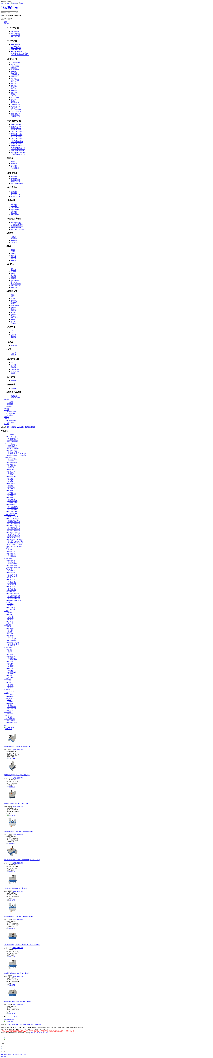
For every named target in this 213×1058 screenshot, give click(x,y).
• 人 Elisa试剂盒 (11, 436)
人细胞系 (13, 237)
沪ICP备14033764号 (36, 1032)
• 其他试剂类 (11, 646)
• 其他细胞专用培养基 (13, 598)
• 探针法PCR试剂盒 (13, 450)
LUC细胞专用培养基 (17, 224)
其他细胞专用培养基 (17, 227)
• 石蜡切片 (10, 703)
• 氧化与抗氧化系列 (13, 506)
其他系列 (13, 85)
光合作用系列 (15, 80)
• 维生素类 (10, 630)
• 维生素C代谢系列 (12, 508)
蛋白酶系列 (14, 68)
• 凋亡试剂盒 (11, 720)
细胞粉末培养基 (15, 181)
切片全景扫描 (15, 371)
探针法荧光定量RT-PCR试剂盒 (20, 55)
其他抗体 (13, 337)
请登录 (3, 3)
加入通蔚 (6, 424)
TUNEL (13, 373)
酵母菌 (13, 250)
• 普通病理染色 (11, 705)
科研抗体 (7, 679)
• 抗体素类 (10, 628)
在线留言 (10, 406)
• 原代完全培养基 (12, 576)
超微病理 (13, 388)
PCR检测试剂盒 (15, 44)
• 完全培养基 (11, 570)
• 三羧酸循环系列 (12, 513)
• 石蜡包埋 (10, 701)
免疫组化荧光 (15, 369)
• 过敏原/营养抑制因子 (13, 534)
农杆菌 (13, 251)
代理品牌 (6, 417)
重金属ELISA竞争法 (16, 136)
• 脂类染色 (10, 665)
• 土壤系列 (10, 492)
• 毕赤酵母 (10, 616)
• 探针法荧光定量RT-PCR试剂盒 (16, 455)
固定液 (13, 295)
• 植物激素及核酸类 (13, 642)
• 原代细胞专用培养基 (13, 597)
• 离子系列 (10, 480)
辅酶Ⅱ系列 (14, 73)
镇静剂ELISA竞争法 (16, 129)
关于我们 (10, 401)
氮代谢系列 (14, 76)
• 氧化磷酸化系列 (12, 511)
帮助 (21, 3)
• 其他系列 (10, 481)
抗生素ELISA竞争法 (16, 131)
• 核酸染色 (10, 668)
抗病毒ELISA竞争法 (16, 138)
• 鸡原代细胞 (11, 579)
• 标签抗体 (10, 686)
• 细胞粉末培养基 (12, 565)
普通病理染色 (15, 368)
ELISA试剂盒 (9, 434)
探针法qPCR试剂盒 (16, 51)
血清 (6, 693)
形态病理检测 (9, 698)
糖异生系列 (14, 92)
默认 (5, 725)
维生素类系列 (15, 97)
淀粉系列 (13, 78)
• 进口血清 (10, 694)
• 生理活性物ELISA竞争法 (15, 544)
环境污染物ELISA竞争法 (18, 147)
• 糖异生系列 (11, 488)
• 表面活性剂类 (11, 639)
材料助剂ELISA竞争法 (17, 145)
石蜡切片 (13, 366)
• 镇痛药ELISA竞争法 (13, 536)
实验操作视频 (11, 413)
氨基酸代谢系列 (15, 66)
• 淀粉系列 (10, 474)
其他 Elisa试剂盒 (15, 36)
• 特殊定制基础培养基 (13, 567)
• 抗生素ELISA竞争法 (13, 523)
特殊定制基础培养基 (17, 183)
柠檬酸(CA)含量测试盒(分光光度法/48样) (16, 888)
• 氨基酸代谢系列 (12, 462)
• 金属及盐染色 (11, 672)
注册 (8, 3)
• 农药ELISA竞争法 (13, 518)
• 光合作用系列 (11, 476)
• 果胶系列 (10, 478)
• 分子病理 (10, 713)
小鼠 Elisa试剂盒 (15, 35)
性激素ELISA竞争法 (16, 133)
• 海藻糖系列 (11, 504)
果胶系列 (13, 82)
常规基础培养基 (15, 180)
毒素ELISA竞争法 (16, 124)
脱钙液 (13, 297)
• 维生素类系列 (11, 494)
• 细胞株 (9, 550)
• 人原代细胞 (11, 581)
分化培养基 (14, 193)
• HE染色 (10, 652)
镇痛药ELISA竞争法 (16, 143)
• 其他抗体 (10, 687)
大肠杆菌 (13, 258)
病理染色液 (8, 647)
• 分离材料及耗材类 (13, 644)
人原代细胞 (14, 206)
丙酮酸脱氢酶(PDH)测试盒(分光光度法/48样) (17, 775)
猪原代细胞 (14, 213)
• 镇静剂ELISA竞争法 (13, 522)
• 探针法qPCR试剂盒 (13, 452)
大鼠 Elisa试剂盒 (15, 33)
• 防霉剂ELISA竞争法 (13, 532)
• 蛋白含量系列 (11, 466)
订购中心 (6, 418)
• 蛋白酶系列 (11, 464)
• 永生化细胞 (11, 553)
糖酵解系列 (14, 90)
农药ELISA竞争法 (16, 126)
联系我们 (10, 404)
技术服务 (6, 410)
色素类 (13, 273)
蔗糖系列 (13, 101)
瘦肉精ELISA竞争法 (16, 135)
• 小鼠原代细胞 (11, 583)
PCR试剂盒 (8, 443)
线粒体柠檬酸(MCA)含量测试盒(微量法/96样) (17, 746)
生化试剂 (7, 625)
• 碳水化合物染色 (12, 659)
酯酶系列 (13, 89)
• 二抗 (9, 682)
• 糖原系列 (10, 490)
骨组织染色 (14, 302)
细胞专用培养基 (9, 591)
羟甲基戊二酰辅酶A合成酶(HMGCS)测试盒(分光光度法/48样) (22, 860)
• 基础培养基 (11, 560)
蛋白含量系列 (15, 69)
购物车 (15, 3)
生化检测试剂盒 (15, 62)
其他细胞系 (14, 240)
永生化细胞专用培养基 (17, 229)
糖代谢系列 (14, 87)
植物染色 (13, 316)
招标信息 (30, 1024)
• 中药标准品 (11, 691)
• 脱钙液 (9, 651)
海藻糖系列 (14, 108)
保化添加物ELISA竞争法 (18, 149)
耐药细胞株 (14, 163)
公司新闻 (10, 403)
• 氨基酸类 (10, 637)
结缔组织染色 (15, 304)
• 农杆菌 (9, 614)
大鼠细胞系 (14, 238)
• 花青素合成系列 (12, 502)
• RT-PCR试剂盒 (12, 447)
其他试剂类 (14, 287)
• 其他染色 (10, 673)
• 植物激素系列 (11, 499)
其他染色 (13, 319)
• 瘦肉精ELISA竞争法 (13, 527)
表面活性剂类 (15, 280)
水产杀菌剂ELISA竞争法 (18, 154)
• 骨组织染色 (11, 656)
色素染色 (13, 307)
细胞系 (7, 602)
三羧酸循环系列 (15, 116)
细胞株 (13, 161)
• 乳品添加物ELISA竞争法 (15, 543)
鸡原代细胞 (14, 204)
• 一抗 (9, 680)
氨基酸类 (13, 278)
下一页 (15, 1016)
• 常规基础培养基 (12, 563)
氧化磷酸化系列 (15, 115)
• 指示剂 (9, 675)
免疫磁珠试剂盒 (15, 397)
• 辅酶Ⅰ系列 (10, 467)
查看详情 (20, 749)
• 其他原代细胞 (11, 590)
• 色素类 (9, 632)
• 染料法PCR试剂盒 (13, 448)
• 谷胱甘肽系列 (11, 471)
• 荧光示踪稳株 (11, 555)
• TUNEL (10, 710)
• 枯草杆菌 (10, 619)
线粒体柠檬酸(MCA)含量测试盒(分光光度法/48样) (18, 831)
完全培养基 (14, 191)
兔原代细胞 (14, 211)
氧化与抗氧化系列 (16, 109)
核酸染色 (13, 314)
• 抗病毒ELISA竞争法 (13, 530)
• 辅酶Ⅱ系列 (10, 469)
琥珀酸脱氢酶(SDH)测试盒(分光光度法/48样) (17, 973)
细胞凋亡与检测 (9, 719)
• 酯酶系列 (10, 485)
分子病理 (13, 380)
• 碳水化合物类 (11, 640)
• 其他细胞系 (11, 607)
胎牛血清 (13, 355)
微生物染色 (14, 312)
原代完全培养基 (15, 196)
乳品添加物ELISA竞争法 (18, 150)
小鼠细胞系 (14, 242)
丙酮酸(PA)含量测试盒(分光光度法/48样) (16, 803)
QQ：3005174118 (6, 1054)
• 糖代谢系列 (11, 483)
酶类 (12, 268)
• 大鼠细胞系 (11, 605)
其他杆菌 (13, 260)
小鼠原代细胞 (15, 207)
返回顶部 (46, 1032)
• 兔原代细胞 (11, 586)
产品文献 (10, 415)
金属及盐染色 (15, 317)
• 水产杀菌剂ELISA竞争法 (15, 546)
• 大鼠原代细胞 (11, 584)
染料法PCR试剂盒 (16, 48)
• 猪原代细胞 (11, 588)
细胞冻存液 (14, 178)
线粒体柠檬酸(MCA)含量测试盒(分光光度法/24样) (18, 916)
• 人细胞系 (10, 604)
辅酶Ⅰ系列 (13, 71)
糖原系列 (13, 94)
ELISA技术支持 (11, 411)
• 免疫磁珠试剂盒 (12, 722)
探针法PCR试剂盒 (16, 49)
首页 (5, 22)
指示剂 (13, 321)
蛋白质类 (13, 277)
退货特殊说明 (11, 422)
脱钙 (12, 362)
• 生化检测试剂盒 (12, 459)
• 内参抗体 (10, 684)
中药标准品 (14, 345)
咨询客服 (15, 749)
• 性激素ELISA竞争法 (13, 525)
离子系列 (13, 83)
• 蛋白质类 (10, 635)
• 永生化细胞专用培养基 (14, 600)
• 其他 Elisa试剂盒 (12, 441)
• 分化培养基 (11, 572)
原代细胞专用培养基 (17, 226)
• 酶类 (9, 626)
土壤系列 (13, 95)
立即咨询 (24, 1054)
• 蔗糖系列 (10, 497)
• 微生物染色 (11, 666)
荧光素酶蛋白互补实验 (14, 1024)
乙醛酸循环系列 (15, 104)
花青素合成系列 (15, 106)
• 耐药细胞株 (11, 551)
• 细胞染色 (10, 654)
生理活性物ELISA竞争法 (18, 152)
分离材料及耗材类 (16, 285)
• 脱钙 (9, 700)
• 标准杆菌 (10, 618)
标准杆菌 (13, 255)
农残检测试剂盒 (9, 515)
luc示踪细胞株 (15, 168)
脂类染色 (13, 310)
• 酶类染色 (10, 677)
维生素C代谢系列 (16, 111)
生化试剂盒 (20, 427)
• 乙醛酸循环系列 (12, 501)
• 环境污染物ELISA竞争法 (15, 539)
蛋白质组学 (24, 1024)
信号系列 (13, 99)
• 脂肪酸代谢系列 (12, 509)
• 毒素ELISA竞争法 (13, 516)
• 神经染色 (10, 663)
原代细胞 (7, 577)
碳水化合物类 (15, 282)
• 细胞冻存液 (11, 562)
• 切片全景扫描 (11, 708)
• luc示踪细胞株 (11, 557)
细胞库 (7, 548)
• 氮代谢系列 (11, 473)
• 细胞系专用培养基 (13, 593)
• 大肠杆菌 (10, 621)
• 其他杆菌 (10, 623)
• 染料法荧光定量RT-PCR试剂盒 (16, 454)
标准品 (7, 689)
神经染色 (13, 309)
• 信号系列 (10, 495)
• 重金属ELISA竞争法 (13, 529)
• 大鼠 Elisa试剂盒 (12, 438)
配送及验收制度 (12, 420)
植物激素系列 (15, 102)
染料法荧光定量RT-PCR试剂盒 (20, 53)
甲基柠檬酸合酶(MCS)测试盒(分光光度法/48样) (17, 1001)
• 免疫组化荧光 (11, 707)
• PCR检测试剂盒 (12, 445)
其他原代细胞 (15, 214)
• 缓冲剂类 (10, 633)
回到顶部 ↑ (4, 1056)
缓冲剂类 (13, 275)
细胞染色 (13, 300)
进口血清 (13, 353)
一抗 (12, 330)
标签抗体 (13, 336)
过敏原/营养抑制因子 (17, 142)
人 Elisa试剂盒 (15, 31)
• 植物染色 (10, 670)
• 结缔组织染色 (11, 658)
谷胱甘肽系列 (15, 75)
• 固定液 (9, 649)
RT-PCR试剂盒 (15, 46)
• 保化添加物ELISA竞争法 (15, 541)
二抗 (12, 332)
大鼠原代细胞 (15, 209)
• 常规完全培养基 (12, 574)
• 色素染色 (10, 661)
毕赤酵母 (13, 253)
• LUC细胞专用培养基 (13, 595)
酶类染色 (13, 323)
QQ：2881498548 (16, 1054)
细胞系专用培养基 (16, 222)
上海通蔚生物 (37, 1024)
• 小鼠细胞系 (11, 609)
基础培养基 (14, 176)
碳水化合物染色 (15, 305)
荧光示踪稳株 (15, 167)
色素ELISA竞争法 (16, 128)
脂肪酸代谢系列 (15, 113)
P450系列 (13, 64)
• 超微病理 (10, 717)
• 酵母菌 (9, 612)
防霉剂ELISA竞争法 (16, 140)
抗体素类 (13, 270)
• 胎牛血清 (10, 696)
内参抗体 (13, 334)
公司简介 (6, 399)
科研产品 (6, 23)
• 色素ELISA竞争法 (13, 520)
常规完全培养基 (15, 194)
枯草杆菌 (13, 257)
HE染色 (13, 298)
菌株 (6, 611)
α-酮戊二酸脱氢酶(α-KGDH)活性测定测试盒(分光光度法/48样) (22, 945)
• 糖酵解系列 (11, 487)
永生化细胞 (14, 165)
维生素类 (13, 271)
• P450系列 (10, 461)
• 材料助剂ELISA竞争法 (14, 537)
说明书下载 (12, 758)
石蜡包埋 (13, 364)
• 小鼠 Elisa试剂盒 (12, 440)
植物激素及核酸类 (16, 284)
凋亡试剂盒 (14, 396)
